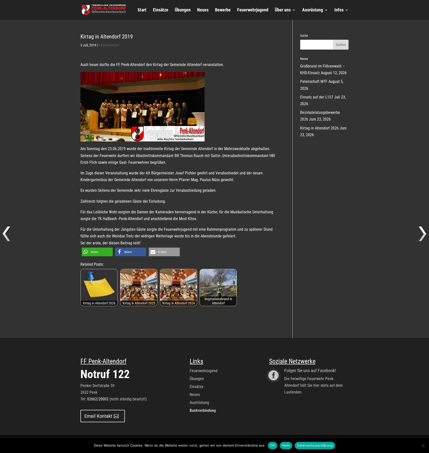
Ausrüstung (312, 10)
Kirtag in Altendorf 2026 (319, 128)
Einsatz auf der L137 (316, 97)
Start (142, 10)
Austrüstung (199, 402)
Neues (203, 10)
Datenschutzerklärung (315, 445)
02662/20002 (97, 399)
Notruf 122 (105, 374)
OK (272, 445)
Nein (286, 445)
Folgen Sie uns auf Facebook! (310, 370)
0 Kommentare (109, 45)
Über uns (283, 10)
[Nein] (422, 445)
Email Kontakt (98, 416)
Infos (339, 10)
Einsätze (160, 10)
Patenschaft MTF (313, 81)
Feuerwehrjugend (252, 10)
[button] (97, 252)
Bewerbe (223, 10)
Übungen (183, 10)
